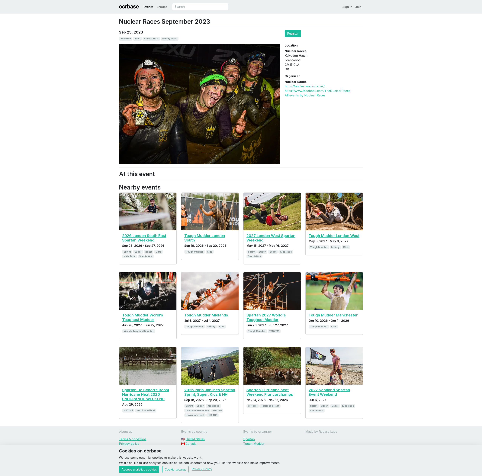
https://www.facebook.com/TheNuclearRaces (317, 91)
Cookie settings (175, 469)
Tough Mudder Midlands (206, 315)
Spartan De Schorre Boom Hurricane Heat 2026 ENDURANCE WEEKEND (145, 394)
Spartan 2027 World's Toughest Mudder (266, 317)
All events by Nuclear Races (305, 95)
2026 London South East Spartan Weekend (144, 237)
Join (358, 7)
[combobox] (200, 6)
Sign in (347, 7)
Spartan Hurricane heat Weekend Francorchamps (269, 392)
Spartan (249, 439)
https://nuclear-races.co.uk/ (305, 86)
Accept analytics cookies (139, 469)
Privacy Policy (202, 469)
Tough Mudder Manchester (333, 315)
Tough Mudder (254, 443)
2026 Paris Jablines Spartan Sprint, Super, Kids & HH (209, 392)
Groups (161, 7)
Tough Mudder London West (334, 235)
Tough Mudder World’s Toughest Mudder (142, 317)
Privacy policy (129, 443)
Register (293, 33)
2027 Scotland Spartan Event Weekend (329, 392)
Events (148, 7)
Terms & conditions (132, 439)
